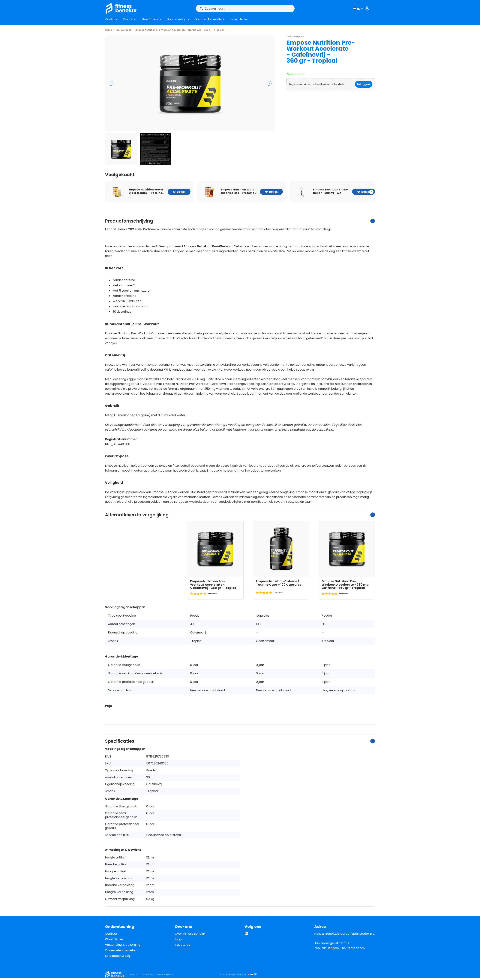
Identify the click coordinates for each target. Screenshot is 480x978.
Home (108, 30)
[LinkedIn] (246, 934)
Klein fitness (150, 19)
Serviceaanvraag (117, 956)
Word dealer (239, 19)
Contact (111, 933)
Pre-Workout (123, 30)
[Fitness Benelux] (115, 974)
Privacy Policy (165, 974)
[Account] (367, 8)
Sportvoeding (176, 19)
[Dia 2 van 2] (156, 149)
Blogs (179, 939)
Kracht (128, 19)
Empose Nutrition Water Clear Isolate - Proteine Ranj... (146, 191)
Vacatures (182, 945)
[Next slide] (371, 192)
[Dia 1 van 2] (121, 149)
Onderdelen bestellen (121, 950)
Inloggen (363, 84)
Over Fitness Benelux (190, 933)
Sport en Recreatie (208, 19)
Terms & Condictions (142, 974)
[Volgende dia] (269, 83)
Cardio (109, 19)
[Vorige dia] (111, 83)
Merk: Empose (295, 36)
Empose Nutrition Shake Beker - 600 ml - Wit (330, 191)
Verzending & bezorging (122, 945)
